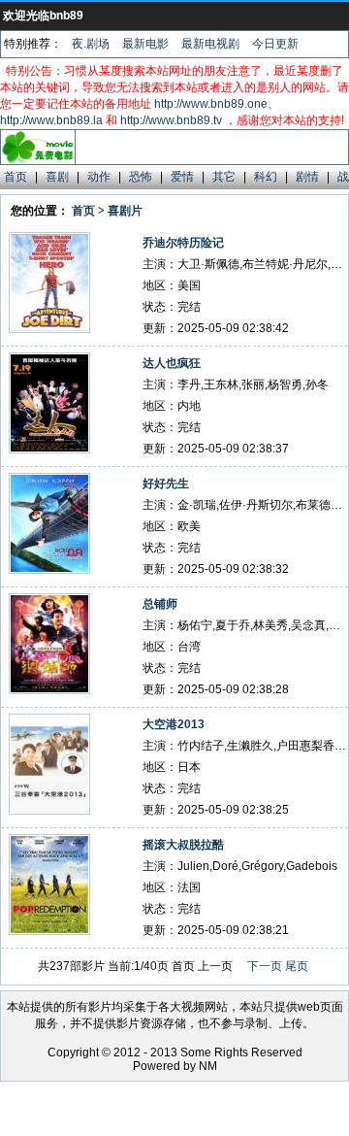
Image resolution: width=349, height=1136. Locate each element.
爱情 (182, 177)
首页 (15, 177)
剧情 (307, 177)
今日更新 (275, 43)
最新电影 (145, 43)
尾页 (296, 966)
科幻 (265, 177)
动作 (99, 177)
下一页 (264, 966)
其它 (224, 177)
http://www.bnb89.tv (171, 120)
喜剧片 (125, 210)
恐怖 (140, 177)
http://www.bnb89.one (211, 104)
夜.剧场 (91, 43)
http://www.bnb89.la (51, 120)
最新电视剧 (210, 43)
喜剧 (57, 177)
